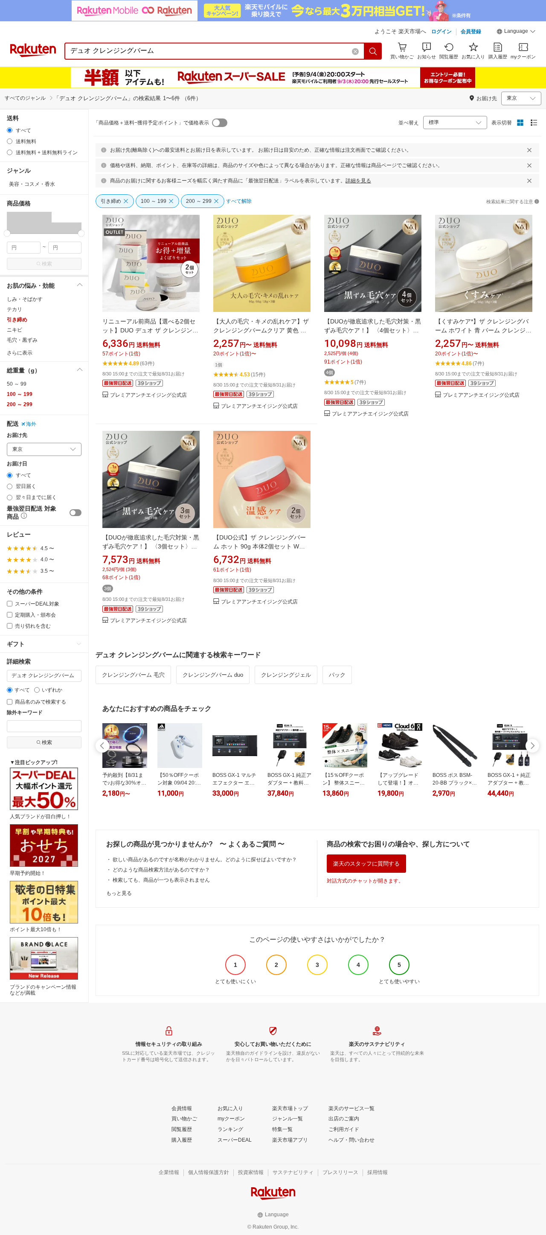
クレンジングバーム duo (213, 675)
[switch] (75, 512)
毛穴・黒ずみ (22, 340)
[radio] (9, 130)
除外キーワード (25, 713)
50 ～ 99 (16, 384)
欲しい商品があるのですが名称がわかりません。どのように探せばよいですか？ (205, 860)
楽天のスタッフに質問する (366, 863)
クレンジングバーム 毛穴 (133, 675)
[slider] (7, 233)
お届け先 (17, 435)
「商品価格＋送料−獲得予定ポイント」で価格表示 (151, 123)
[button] (516, 32)
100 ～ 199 (19, 394)
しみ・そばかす (25, 299)
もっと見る (119, 893)
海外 (31, 424)
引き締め (17, 320)
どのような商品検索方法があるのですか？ (161, 870)
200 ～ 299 (19, 404)
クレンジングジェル (286, 675)
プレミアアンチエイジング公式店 (148, 395)
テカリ (14, 309)
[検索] (373, 51)
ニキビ (14, 330)
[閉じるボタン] (529, 150)
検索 (47, 264)
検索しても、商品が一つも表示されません (161, 880)
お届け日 (17, 464)
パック (337, 675)
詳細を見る (358, 181)
